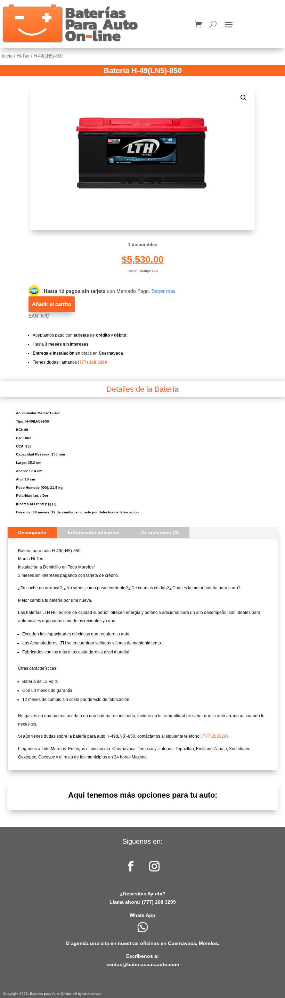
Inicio (7, 56)
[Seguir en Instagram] (154, 866)
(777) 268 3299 (92, 362)
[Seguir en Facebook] (130, 866)
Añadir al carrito (51, 304)
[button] (243, 98)
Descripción (32, 532)
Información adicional (94, 532)
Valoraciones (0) (160, 532)
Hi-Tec (23, 56)
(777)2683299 (215, 736)
